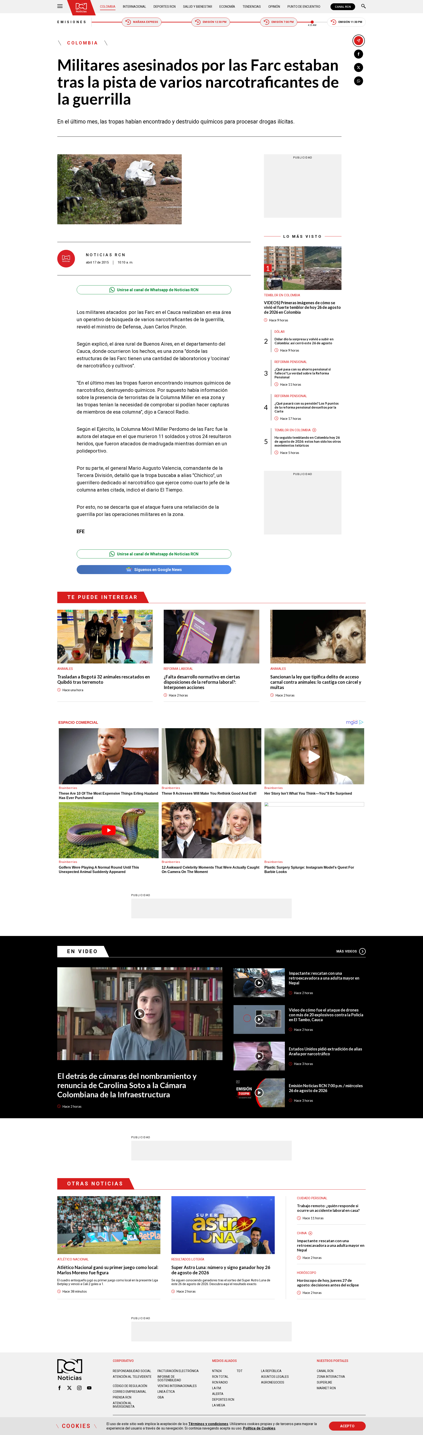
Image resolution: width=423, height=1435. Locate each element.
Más (346, 951)
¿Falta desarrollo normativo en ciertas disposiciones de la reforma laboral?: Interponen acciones (202, 682)
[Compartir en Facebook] (358, 54)
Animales (65, 669)
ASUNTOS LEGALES (275, 1376)
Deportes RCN (165, 6)
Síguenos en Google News (158, 569)
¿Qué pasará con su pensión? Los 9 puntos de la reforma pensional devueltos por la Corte (307, 407)
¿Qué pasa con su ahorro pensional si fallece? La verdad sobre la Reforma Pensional (303, 373)
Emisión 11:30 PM (350, 22)
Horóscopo (306, 1273)
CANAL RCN (343, 6)
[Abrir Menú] (60, 7)
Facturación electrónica (178, 1371)
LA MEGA (218, 1405)
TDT (240, 1371)
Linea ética (166, 1391)
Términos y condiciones (208, 1424)
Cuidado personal (312, 1198)
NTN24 (217, 1371)
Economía (227, 6)
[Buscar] (363, 6)
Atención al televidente (132, 1376)
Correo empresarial (129, 1391)
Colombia (107, 6)
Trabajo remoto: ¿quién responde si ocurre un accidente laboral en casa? (328, 1208)
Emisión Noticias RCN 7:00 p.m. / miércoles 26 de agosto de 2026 (326, 1088)
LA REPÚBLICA (271, 1371)
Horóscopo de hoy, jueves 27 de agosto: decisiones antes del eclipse (328, 1282)
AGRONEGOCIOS (272, 1382)
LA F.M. (217, 1388)
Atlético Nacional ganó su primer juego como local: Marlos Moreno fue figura (107, 1270)
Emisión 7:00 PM (282, 22)
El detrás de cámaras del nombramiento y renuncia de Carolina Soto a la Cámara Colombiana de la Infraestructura (127, 1085)
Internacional (134, 6)
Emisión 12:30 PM (214, 22)
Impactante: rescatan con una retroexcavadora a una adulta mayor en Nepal (324, 978)
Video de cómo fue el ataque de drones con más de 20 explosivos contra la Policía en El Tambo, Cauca (326, 1015)
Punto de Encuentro (304, 6)
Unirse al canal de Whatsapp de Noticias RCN (158, 289)
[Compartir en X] (358, 67)
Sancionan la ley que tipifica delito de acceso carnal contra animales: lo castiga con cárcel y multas (315, 682)
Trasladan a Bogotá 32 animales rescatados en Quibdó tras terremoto (103, 679)
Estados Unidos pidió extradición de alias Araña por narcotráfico (325, 1051)
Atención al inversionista (124, 1404)
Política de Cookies (259, 1428)
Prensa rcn (122, 1397)
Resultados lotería (187, 1259)
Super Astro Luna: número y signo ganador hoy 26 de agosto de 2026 (220, 1270)
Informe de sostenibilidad (169, 1378)
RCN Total (220, 1376)
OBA (161, 1397)
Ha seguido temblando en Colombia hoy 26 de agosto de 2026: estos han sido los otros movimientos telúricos (308, 441)
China (302, 1233)
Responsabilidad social (132, 1371)
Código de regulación (130, 1386)
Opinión (274, 6)
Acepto (347, 1426)
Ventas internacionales (177, 1386)
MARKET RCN (326, 1388)
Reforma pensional (291, 362)
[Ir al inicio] (81, 7)
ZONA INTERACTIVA (331, 1376)
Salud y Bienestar (197, 6)
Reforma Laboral (178, 669)
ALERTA (217, 1394)
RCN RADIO (220, 1382)
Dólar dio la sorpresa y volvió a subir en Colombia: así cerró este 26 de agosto (304, 341)
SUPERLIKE (324, 1382)
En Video (82, 951)
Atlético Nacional (73, 1259)
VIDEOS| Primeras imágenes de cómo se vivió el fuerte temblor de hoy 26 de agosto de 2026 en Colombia (302, 307)
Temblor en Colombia (282, 295)
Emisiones (72, 22)
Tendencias (252, 6)
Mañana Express (145, 22)
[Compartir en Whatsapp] (358, 80)
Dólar (280, 331)
